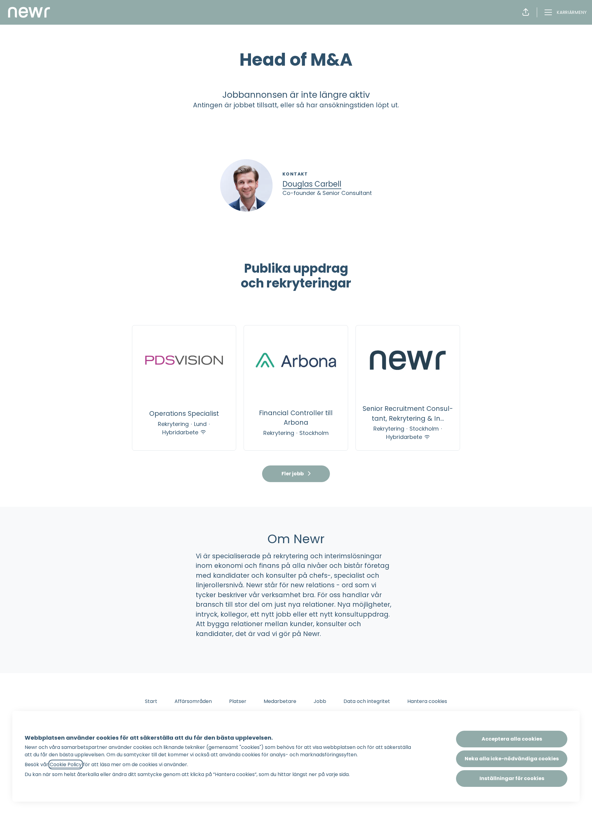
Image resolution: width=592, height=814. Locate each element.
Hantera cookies (427, 701)
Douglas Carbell (311, 184)
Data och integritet (366, 701)
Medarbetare (280, 701)
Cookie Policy (66, 764)
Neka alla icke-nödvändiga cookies (512, 758)
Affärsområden (193, 701)
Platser (237, 701)
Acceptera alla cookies (512, 738)
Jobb (320, 701)
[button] (525, 12)
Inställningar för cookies (511, 778)
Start (151, 701)
